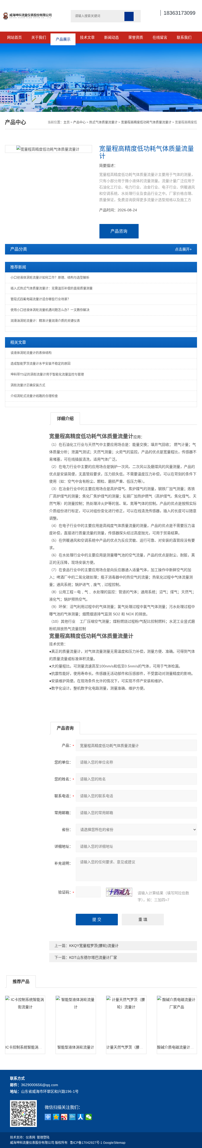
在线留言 (160, 37)
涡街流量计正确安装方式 (28, 385)
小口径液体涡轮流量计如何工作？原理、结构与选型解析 (50, 277)
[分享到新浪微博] (64, 1117)
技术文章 (87, 37)
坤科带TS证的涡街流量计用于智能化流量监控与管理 (47, 374)
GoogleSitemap (114, 1143)
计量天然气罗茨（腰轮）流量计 (132, 1047)
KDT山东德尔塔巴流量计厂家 (93, 957)
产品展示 (63, 37)
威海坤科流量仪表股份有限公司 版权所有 (40, 1143)
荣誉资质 (135, 37)
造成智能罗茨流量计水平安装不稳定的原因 (40, 364)
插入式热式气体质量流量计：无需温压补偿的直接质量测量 (52, 288)
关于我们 (38, 37)
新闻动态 (111, 37)
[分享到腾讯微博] (72, 1117)
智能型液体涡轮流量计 (75, 1047)
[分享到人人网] (80, 1117)
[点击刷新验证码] (119, 892)
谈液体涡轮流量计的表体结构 (31, 353)
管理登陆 (43, 1137)
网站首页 (14, 37)
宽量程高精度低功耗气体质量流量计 (146, 122)
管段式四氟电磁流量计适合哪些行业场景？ (40, 299)
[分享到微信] (88, 1117)
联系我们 (184, 37)
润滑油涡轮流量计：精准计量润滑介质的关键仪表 (45, 321)
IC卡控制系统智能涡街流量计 (29, 1047)
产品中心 (79, 122)
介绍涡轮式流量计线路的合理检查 (34, 396)
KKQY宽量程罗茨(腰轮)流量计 (94, 946)
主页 (66, 122)
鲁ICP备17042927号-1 (86, 1143)
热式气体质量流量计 (103, 122)
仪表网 (30, 1137)
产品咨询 (118, 231)
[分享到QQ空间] (56, 1117)
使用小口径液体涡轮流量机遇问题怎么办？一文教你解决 (50, 310)
